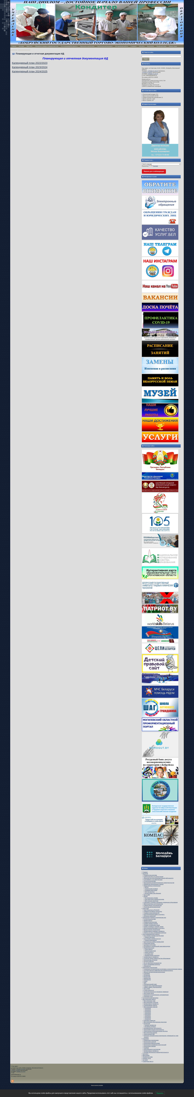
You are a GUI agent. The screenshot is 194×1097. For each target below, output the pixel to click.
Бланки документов (150, 1025)
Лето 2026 (147, 988)
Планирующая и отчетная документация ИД (40, 53)
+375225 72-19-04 (153, 71)
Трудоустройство (149, 961)
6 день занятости (149, 990)
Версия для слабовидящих (154, 171)
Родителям (147, 976)
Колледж (145, 873)
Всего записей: (147, 99)
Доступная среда (149, 993)
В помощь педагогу (150, 1026)
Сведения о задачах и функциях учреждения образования (161, 902)
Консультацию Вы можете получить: (154, 914)
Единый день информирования (153, 985)
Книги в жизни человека (97, 1085)
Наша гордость (149, 952)
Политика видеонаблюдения (152, 907)
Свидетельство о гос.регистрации (153, 876)
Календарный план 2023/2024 (29, 67)
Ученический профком (151, 888)
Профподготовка (148, 1057)
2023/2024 (148, 1011)
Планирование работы (150, 1005)
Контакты (145, 1054)
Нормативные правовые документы (154, 931)
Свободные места (148, 1061)
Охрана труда (147, 1058)
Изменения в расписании (151, 1040)
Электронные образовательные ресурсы (156, 1031)
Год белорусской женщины (150, 998)
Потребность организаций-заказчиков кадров (157, 946)
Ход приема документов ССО (152, 938)
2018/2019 (148, 1019)
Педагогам (147, 975)
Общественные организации (152, 885)
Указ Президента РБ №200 (151, 910)
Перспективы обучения (150, 960)
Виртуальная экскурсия (151, 901)
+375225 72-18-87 (147, 72)
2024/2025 (148, 1010)
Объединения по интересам (152, 1049)
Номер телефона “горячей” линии (153, 926)
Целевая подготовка (150, 945)
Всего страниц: (147, 100)
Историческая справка (151, 898)
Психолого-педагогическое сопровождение (156, 995)
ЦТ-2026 (145, 1060)
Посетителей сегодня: (149, 94)
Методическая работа (149, 999)
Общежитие (147, 966)
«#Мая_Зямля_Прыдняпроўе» (153, 987)
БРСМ (146, 887)
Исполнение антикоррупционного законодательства (159, 882)
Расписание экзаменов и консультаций (155, 1045)
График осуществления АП (151, 913)
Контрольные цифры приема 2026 (154, 942)
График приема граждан (151, 923)
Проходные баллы (149, 943)
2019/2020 (148, 1017)
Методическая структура (151, 1002)
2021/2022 (148, 1014)
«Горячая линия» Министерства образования (157, 958)
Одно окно (146, 908)
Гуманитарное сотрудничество (153, 905)
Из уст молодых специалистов (152, 963)
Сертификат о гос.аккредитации (153, 879)
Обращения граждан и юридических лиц (154, 917)
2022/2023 (148, 1013)
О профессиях (149, 954)
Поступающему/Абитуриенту (151, 934)
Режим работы (148, 920)
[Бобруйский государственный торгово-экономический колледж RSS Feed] (12, 1081)
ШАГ (145, 982)
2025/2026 (148, 1008)
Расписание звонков (150, 1046)
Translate (155, 166)
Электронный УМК (149, 1034)
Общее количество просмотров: (152, 97)
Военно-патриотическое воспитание (154, 972)
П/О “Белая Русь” (150, 892)
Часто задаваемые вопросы (152, 964)
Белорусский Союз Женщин (153, 893)
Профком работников (151, 890)
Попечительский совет (150, 984)
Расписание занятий (150, 1041)
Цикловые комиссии (149, 1020)
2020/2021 (148, 1016)
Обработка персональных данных (153, 884)
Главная (145, 872)
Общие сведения (150, 937)
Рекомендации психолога (152, 955)
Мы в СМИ (147, 895)
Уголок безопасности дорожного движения (156, 991)
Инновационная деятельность (152, 1028)
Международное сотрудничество (153, 904)
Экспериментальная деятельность (154, 1029)
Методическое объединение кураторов (155, 1022)
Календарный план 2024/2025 (29, 71)
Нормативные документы (151, 957)
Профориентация (149, 948)
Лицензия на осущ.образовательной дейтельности (158, 878)
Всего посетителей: (148, 96)
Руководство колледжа (150, 875)
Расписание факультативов (152, 1043)
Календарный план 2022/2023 (29, 62)
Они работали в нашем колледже (154, 899)
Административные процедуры (153, 911)
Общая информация (151, 940)
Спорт (146, 981)
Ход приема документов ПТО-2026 (154, 935)
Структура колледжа (150, 881)
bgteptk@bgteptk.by (16, 1074)
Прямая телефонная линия (152, 925)
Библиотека (147, 978)
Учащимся (147, 973)
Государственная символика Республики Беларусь (158, 970)
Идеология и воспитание (150, 967)
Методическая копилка (150, 1032)
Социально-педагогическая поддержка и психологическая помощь (163, 969)
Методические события (150, 1007)
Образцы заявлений (150, 916)
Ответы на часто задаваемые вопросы (155, 932)
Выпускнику (146, 1055)
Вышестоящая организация (152, 929)
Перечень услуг (148, 996)
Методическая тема (149, 1001)
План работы (149, 949)
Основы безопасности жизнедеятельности (156, 1052)
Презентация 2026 (150, 951)
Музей (146, 896)
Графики (146, 1048)
